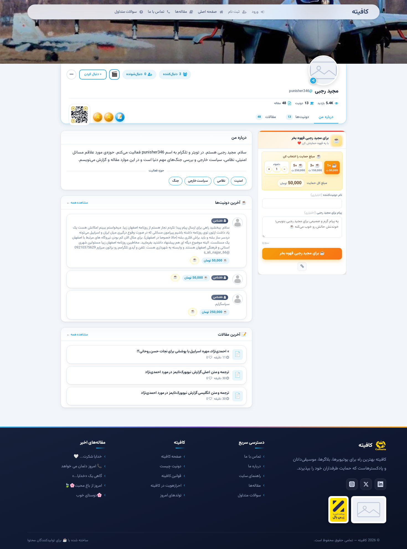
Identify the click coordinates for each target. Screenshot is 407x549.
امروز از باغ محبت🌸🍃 (83, 486)
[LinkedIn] (380, 484)
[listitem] (120, 117)
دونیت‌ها (298, 117)
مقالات (266, 117)
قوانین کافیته (171, 476)
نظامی (221, 181)
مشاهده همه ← (77, 202)
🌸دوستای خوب (89, 495)
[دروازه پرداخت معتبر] (338, 509)
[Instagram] (352, 484)
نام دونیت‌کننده (326, 195)
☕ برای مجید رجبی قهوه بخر (302, 253)
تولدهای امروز (171, 495)
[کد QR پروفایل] (79, 114)
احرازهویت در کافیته (166, 486)
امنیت (238, 181)
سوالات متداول (249, 495)
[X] (366, 484)
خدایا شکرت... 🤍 (88, 456)
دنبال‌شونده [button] (136, 74)
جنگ (175, 181)
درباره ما (254, 466)
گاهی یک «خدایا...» (87, 476)
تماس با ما (252, 456)
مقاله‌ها (255, 486)
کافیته (360, 12)
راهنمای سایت (250, 476)
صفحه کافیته (171, 456)
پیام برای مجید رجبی (323, 213)
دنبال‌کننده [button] (172, 74)
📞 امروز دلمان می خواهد (81, 466)
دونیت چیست (171, 466)
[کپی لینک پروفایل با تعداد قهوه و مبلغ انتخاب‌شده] (302, 266)
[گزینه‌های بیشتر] (71, 74)
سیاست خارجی (198, 181)
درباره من (326, 117)
